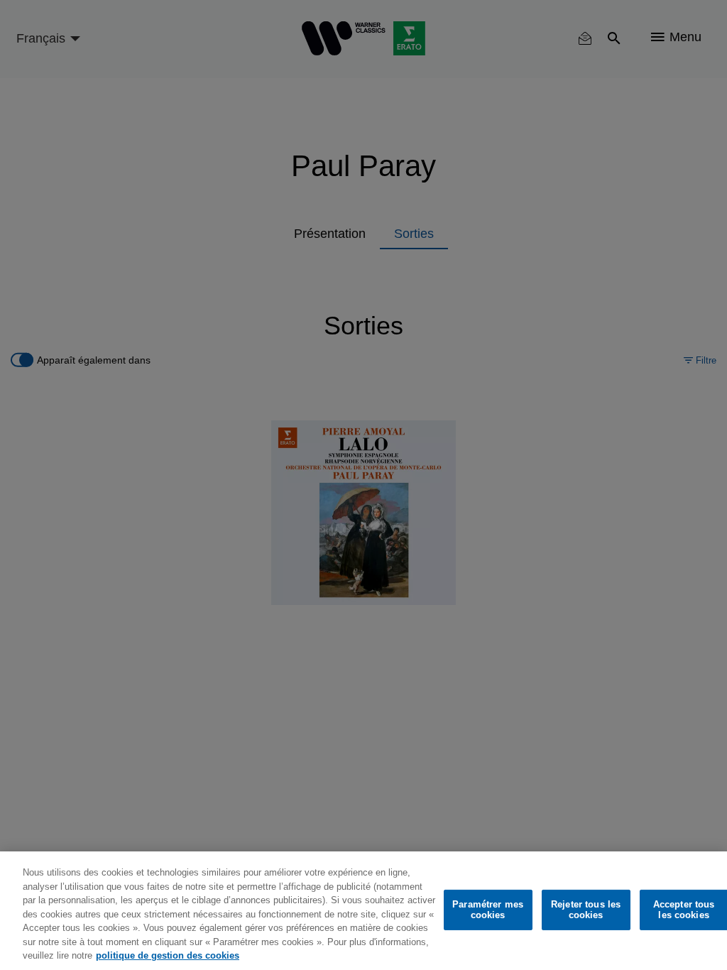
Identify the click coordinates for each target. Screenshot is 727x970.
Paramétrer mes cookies (487, 910)
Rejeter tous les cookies (586, 910)
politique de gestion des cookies (167, 955)
